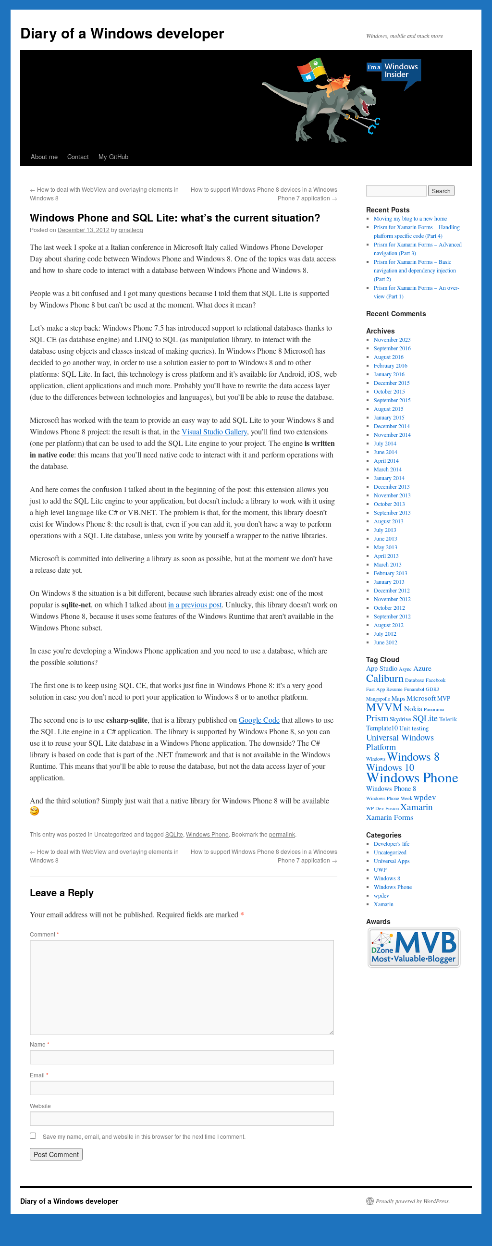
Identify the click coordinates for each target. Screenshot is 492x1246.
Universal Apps (392, 860)
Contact (78, 156)
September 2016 (392, 348)
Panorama (434, 709)
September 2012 (392, 616)
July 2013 (385, 529)
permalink (282, 834)
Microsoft (421, 698)
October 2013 (389, 503)
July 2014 (385, 443)
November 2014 (392, 434)
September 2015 (392, 400)
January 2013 (389, 581)
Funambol (414, 689)
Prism (377, 717)
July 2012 (385, 633)
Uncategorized (390, 852)
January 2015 (389, 417)
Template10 (382, 727)
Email (39, 1075)
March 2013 (388, 564)
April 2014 (386, 460)
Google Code (259, 720)
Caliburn (385, 677)
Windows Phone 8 (391, 788)
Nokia (413, 708)
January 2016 (389, 374)
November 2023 (392, 339)
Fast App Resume (384, 689)
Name (39, 1044)
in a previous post (194, 604)
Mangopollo (378, 698)
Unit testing (414, 728)
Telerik (448, 719)
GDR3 (432, 689)
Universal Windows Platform (400, 742)
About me (44, 156)
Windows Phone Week (389, 798)
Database (414, 680)
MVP (443, 698)
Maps (398, 698)
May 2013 (385, 547)
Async (405, 669)
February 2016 (390, 365)
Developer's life (391, 843)
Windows (375, 758)
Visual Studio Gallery (214, 431)
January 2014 (389, 477)
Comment (44, 934)
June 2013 (385, 538)
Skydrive (400, 719)
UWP (380, 869)
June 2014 (385, 452)
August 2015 (389, 408)
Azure (422, 668)
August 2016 (389, 356)
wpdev (425, 796)
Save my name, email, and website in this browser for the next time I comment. (144, 1136)
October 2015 (389, 391)
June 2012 (385, 642)
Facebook (435, 680)
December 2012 (392, 590)
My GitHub (113, 156)
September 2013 (392, 512)
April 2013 (386, 555)
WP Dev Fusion (382, 808)
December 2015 (392, 382)
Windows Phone (207, 834)
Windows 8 (413, 756)
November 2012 (392, 599)
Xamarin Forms (389, 817)
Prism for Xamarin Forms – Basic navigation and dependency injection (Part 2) (415, 270)
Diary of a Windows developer (122, 32)
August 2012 (389, 625)
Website (40, 1105)
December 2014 (392, 426)
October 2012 (389, 607)
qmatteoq (131, 229)
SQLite (174, 834)
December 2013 (392, 486)
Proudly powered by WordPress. (413, 1201)
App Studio (381, 668)
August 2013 (389, 521)
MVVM (384, 707)
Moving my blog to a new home (410, 218)
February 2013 (390, 573)
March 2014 (388, 469)
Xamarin (416, 807)
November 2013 (392, 495)
